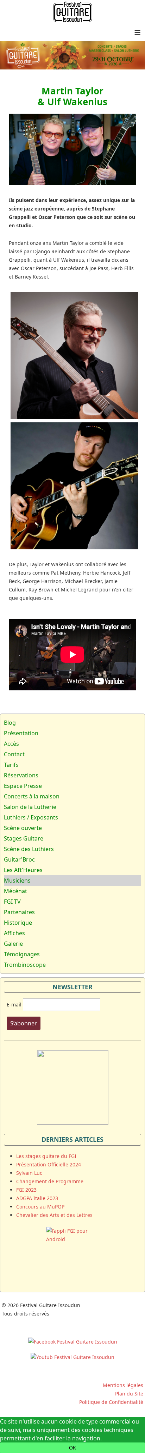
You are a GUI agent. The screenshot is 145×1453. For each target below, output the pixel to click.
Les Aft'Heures (23, 870)
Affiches (14, 933)
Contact (14, 754)
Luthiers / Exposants (31, 817)
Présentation (21, 733)
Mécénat (15, 891)
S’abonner (23, 1023)
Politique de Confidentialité (111, 1402)
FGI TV (12, 901)
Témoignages (22, 954)
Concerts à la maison (31, 796)
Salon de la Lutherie (30, 807)
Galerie (13, 944)
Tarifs (11, 765)
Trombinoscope (25, 965)
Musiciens (17, 880)
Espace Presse (23, 786)
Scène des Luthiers (29, 849)
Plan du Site (129, 1393)
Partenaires (19, 912)
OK (72, 1448)
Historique (18, 922)
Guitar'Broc (19, 859)
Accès (11, 744)
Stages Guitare (23, 838)
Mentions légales (123, 1385)
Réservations (21, 775)
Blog (10, 722)
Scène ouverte (23, 828)
